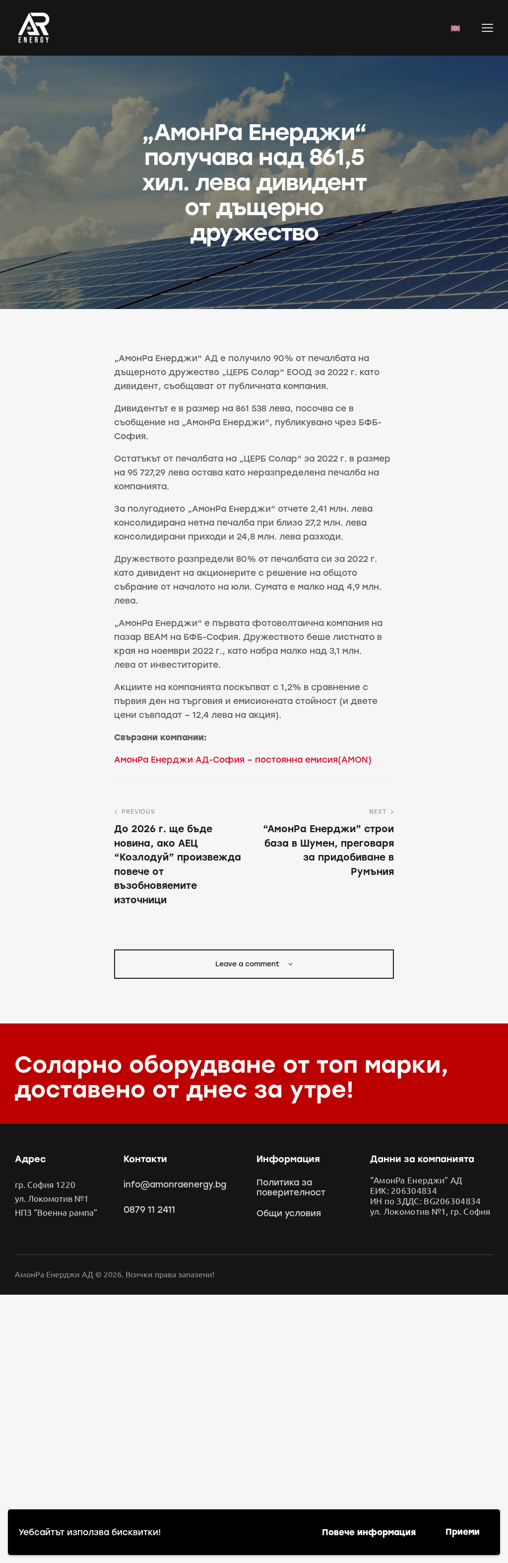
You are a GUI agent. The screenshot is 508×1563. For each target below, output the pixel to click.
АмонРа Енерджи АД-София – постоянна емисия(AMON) (243, 760)
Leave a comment (248, 964)
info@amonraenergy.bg (175, 1184)
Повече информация (369, 1532)
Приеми (462, 1532)
